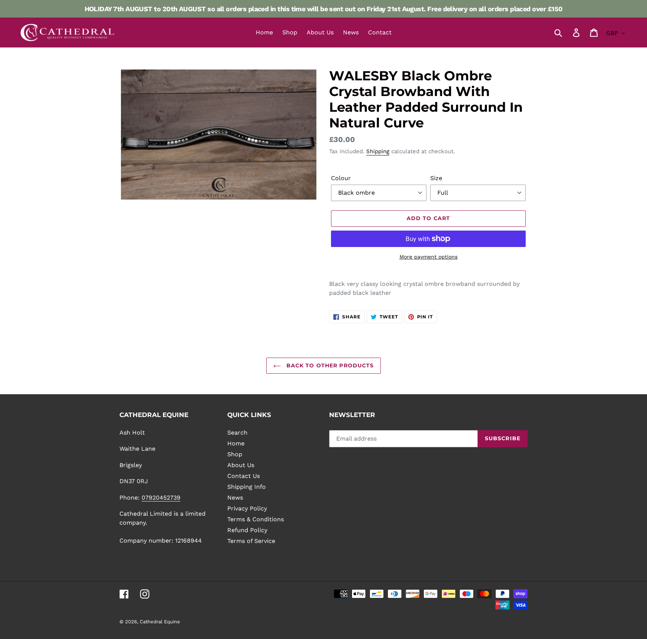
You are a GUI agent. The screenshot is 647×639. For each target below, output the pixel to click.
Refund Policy (247, 530)
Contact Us (243, 475)
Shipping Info (246, 486)
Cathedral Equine (160, 621)
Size (436, 178)
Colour (341, 178)
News (235, 497)
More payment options (429, 257)
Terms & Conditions (255, 519)
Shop (234, 454)
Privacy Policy (247, 508)
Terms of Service (251, 540)
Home (235, 443)
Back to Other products (329, 365)
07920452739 (161, 497)
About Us (240, 465)
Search (237, 432)
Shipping (377, 151)
